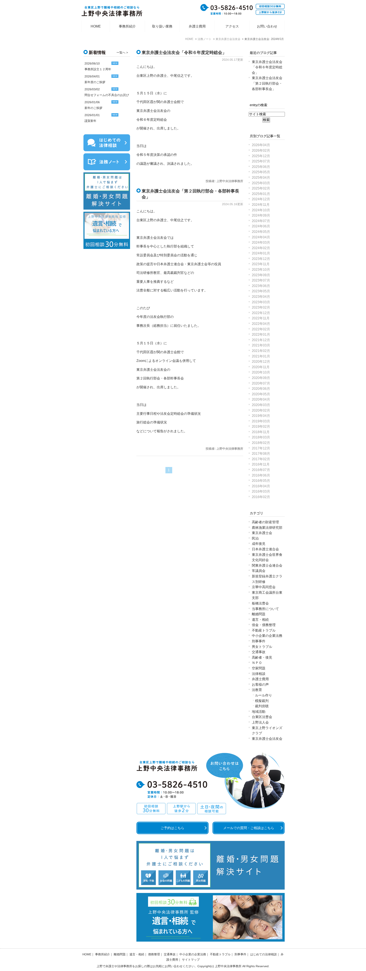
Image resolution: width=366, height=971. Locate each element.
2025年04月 (261, 177)
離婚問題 (258, 614)
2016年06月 (261, 475)
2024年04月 (261, 237)
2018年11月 (261, 432)
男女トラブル (262, 646)
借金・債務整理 (264, 625)
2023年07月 (261, 280)
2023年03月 (261, 302)
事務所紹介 (127, 26)
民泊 (255, 538)
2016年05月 (261, 480)
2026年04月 (261, 145)
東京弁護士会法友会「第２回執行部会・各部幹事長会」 (267, 83)
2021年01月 (261, 356)
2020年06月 (261, 388)
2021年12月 (261, 340)
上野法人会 (260, 722)
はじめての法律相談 (263, 954)
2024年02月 (261, 248)
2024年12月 (261, 199)
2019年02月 (261, 426)
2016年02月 (261, 497)
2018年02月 (261, 443)
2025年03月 (261, 183)
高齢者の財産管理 (265, 522)
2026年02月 (261, 150)
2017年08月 (261, 453)
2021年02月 (261, 351)
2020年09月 (261, 378)
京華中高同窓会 (264, 587)
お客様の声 (260, 684)
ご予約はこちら (172, 828)
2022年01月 (261, 334)
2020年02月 (261, 410)
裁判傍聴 (262, 706)
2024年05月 (261, 231)
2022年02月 (261, 329)
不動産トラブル (264, 630)
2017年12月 (261, 448)
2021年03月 (261, 345)
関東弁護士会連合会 (267, 565)
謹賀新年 (90, 120)
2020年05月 (261, 394)
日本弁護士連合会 (265, 549)
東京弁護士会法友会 (267, 738)
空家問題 (258, 668)
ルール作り (263, 695)
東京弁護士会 (262, 533)
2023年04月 (261, 296)
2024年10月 (261, 210)
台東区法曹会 (262, 717)
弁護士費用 (197, 26)
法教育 (257, 690)
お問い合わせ (267, 26)
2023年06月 (261, 286)
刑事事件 (258, 641)
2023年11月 (261, 264)
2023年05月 (261, 291)
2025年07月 (261, 161)
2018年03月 (261, 437)
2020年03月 (261, 405)
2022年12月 (261, 313)
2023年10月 (261, 269)
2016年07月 (261, 470)
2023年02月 (261, 307)
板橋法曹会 (260, 603)
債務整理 (154, 954)
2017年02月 (261, 459)
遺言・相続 (260, 619)
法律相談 (258, 674)
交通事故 (258, 652)
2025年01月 (261, 194)
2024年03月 (261, 242)
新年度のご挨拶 (95, 82)
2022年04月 (261, 323)
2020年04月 (261, 399)
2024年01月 (261, 253)
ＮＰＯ (257, 663)
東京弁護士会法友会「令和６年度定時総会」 (184, 52)
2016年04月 (261, 486)
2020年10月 (261, 372)
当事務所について (265, 609)
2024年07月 (261, 221)
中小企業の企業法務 (267, 635)
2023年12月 (261, 259)
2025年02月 (261, 188)
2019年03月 (261, 421)
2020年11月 (261, 367)
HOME (96, 26)
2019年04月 (261, 416)
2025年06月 (261, 167)
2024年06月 (261, 226)
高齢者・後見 (262, 657)
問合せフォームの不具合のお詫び (107, 95)
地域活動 (258, 711)
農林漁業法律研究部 (267, 527)
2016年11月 (261, 464)
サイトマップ (191, 959)
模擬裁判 (262, 701)
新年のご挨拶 (93, 108)
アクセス (232, 26)
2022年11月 (261, 318)
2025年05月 (261, 172)
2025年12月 (261, 156)
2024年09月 (261, 215)
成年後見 (258, 543)
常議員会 (258, 571)
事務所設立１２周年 (98, 69)
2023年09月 (261, 275)
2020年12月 (261, 361)
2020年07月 (261, 383)
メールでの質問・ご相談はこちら (248, 828)
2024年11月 (261, 204)
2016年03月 (261, 491)
